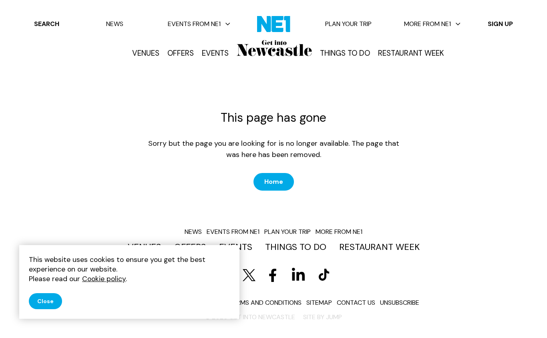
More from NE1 (427, 24)
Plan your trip (348, 24)
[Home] (274, 48)
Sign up (500, 24)
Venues (145, 53)
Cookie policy (104, 278)
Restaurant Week (411, 53)
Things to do (345, 53)
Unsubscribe (399, 302)
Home (273, 181)
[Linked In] (298, 275)
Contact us (356, 302)
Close (45, 301)
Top (525, 318)
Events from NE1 (194, 24)
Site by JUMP (322, 317)
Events (215, 53)
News (114, 24)
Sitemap (319, 302)
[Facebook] (272, 275)
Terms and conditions (265, 302)
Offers (180, 53)
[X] (249, 275)
